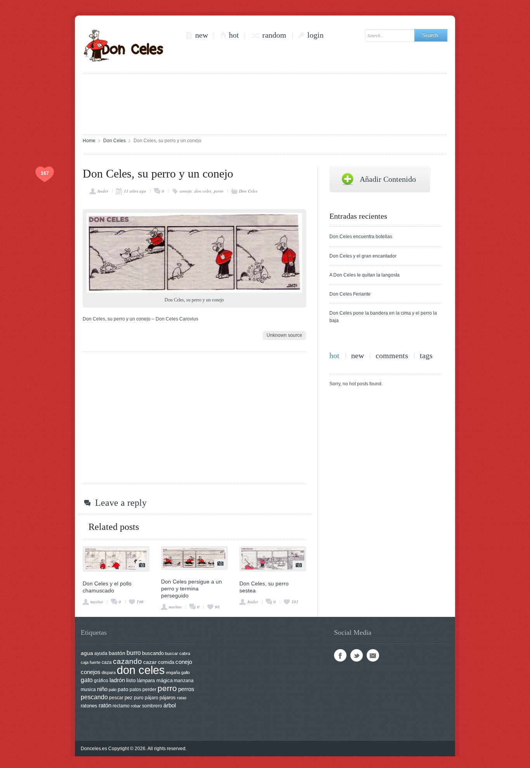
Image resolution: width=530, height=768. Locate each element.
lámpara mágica (155, 680)
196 (140, 601)
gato (87, 679)
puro (139, 697)
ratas (182, 697)
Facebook (340, 655)
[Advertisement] (265, 103)
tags (426, 356)
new (201, 35)
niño (102, 689)
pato (123, 689)
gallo (185, 672)
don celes (202, 191)
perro (218, 191)
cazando (127, 661)
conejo (186, 191)
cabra (184, 653)
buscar (171, 653)
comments (392, 356)
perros (186, 689)
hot (234, 35)
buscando (153, 653)
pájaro (151, 697)
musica (88, 689)
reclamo (121, 706)
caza (107, 662)
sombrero (152, 706)
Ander (102, 191)
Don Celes (114, 140)
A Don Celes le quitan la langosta (364, 275)
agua (87, 653)
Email (373, 655)
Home (89, 140)
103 (294, 601)
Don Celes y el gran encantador (363, 256)
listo (131, 680)
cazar (150, 662)
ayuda (100, 653)
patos (135, 689)
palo (112, 689)
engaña (173, 672)
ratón (105, 705)
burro (133, 653)
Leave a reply (121, 503)
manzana (184, 680)
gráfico (101, 680)
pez (129, 697)
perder (149, 689)
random (274, 35)
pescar (116, 697)
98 (217, 607)
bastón (117, 653)
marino (96, 601)
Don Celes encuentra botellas (360, 236)
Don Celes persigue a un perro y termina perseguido (191, 588)
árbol (169, 705)
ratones (89, 706)
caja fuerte (90, 662)
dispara (109, 672)
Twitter (356, 655)
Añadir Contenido (388, 179)
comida (166, 662)
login (315, 35)
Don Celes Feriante (350, 294)
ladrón (117, 680)
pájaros (167, 697)
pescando (94, 697)
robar (136, 706)
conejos (90, 672)
